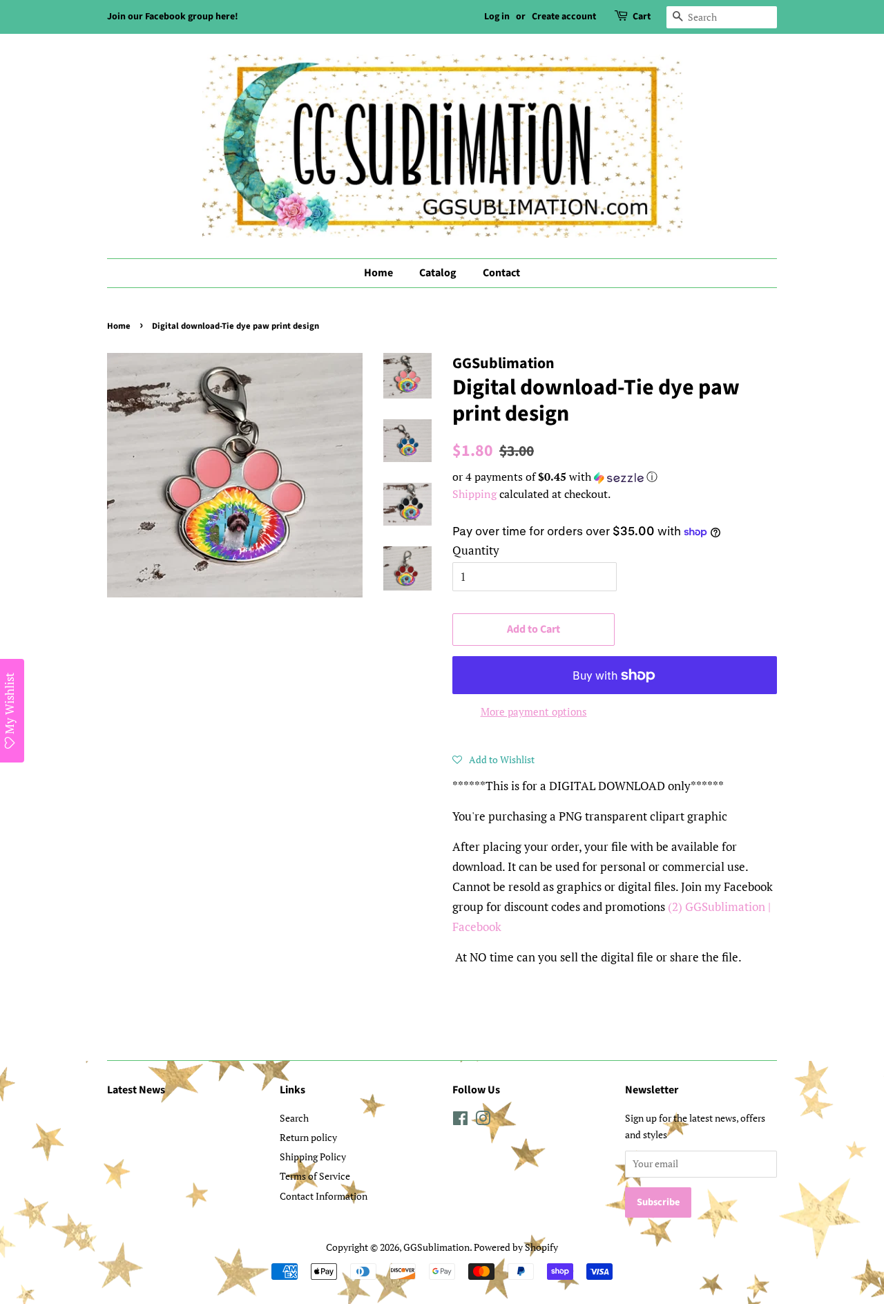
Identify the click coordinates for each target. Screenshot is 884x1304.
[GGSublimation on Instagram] (482, 1120)
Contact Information (323, 1195)
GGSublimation (436, 1247)
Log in (497, 16)
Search (294, 1117)
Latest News (136, 1089)
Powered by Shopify (516, 1247)
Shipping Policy (313, 1156)
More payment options (534, 711)
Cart (642, 16)
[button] (614, 477)
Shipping (474, 493)
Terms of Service (315, 1175)
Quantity (475, 550)
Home (378, 272)
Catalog (438, 272)
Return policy (308, 1137)
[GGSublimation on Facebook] (460, 1120)
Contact (501, 272)
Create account (564, 16)
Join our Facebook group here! (172, 16)
